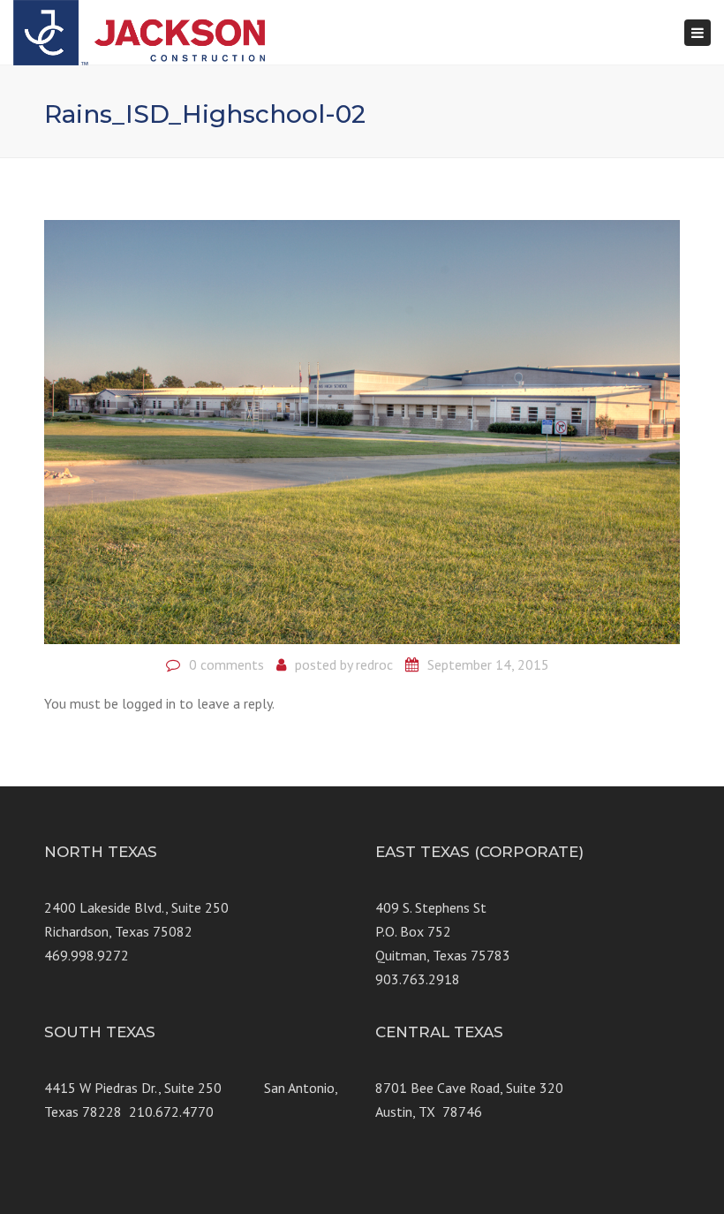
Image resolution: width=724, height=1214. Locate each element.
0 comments (226, 664)
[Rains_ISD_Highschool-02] (362, 430)
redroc (374, 664)
